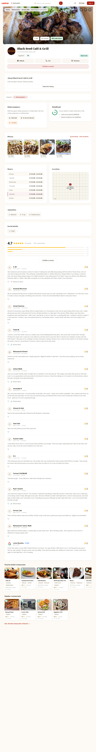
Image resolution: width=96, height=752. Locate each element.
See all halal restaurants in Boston (16, 624)
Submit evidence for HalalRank (71, 117)
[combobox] (47, 3)
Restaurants (16, 9)
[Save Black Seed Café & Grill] (90, 9)
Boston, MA (25, 9)
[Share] (81, 9)
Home (8, 9)
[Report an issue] (85, 9)
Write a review (49, 66)
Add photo (75, 136)
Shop (82, 3)
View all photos (83, 136)
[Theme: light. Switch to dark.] (75, 3)
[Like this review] (8, 282)
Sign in (90, 3)
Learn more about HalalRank (70, 114)
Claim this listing (48, 86)
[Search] (61, 3)
